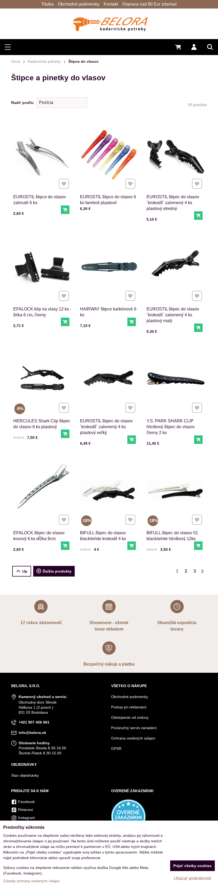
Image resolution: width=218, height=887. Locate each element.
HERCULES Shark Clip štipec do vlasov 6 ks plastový (41, 424)
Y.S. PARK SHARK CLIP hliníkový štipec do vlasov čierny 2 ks (170, 427)
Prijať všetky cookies (192, 866)
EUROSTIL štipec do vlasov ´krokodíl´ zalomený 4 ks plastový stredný (172, 203)
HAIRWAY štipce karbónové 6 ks (108, 312)
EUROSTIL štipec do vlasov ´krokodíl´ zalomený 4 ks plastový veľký (106, 427)
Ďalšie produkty (57, 571)
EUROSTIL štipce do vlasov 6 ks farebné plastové (108, 200)
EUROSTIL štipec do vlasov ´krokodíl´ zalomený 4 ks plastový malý (172, 315)
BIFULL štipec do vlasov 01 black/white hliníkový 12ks (172, 536)
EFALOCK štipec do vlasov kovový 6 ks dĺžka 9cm (39, 536)
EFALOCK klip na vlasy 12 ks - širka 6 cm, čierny (42, 312)
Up (24, 571)
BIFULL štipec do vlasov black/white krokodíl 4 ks (103, 536)
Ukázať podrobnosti (192, 878)
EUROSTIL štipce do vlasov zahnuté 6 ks (39, 200)
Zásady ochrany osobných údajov (31, 881)
